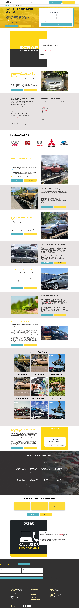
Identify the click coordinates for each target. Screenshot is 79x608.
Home (6, 5)
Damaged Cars (17, 117)
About (14, 2)
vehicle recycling (48, 302)
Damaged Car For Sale (35, 599)
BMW (43, 105)
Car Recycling (33, 596)
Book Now (68, 2)
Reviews (42, 2)
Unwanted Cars (14, 121)
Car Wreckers (33, 594)
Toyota (43, 107)
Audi (43, 109)
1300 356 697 (56, 2)
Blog (31, 601)
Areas (46, 2)
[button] (68, 144)
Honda (43, 104)
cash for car (18, 2)
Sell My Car (31, 2)
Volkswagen (44, 110)
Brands (37, 2)
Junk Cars (16, 120)
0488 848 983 (19, 590)
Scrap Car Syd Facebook (49, 50)
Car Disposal (33, 597)
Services (25, 2)
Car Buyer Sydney (34, 589)
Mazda (43, 114)
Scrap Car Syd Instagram (50, 51)
